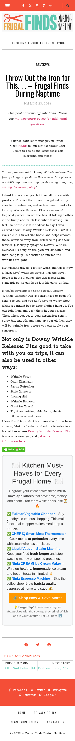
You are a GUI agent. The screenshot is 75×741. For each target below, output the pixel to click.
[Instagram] (37, 6)
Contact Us (56, 722)
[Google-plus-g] (51, 6)
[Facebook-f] (23, 6)
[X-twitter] (30, 6)
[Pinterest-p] (44, 6)
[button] (7, 5)
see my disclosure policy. (19, 187)
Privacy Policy (45, 713)
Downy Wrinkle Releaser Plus (49, 431)
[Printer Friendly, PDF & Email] (13, 451)
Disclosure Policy (25, 722)
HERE (22, 146)
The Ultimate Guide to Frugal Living (37, 43)
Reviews (43, 65)
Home (22, 713)
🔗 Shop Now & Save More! (37, 598)
